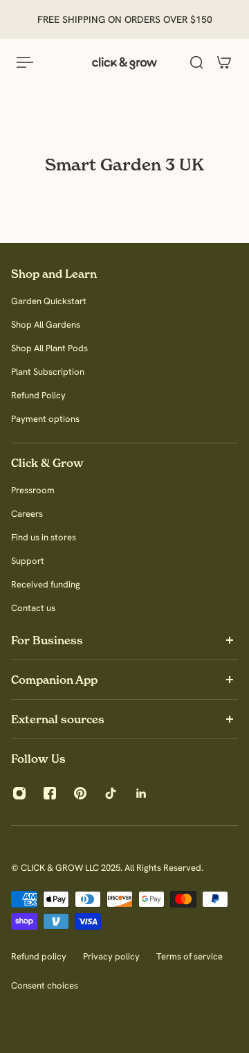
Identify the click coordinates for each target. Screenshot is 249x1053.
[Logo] (124, 62)
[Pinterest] (80, 793)
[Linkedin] (141, 793)
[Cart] (224, 62)
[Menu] (25, 62)
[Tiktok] (110, 793)
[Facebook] (50, 793)
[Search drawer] (196, 62)
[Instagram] (19, 793)
